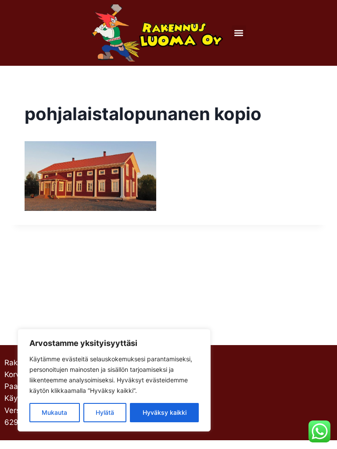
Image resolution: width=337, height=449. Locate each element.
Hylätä (105, 412)
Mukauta (54, 412)
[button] (239, 32)
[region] (114, 380)
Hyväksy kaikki (164, 412)
